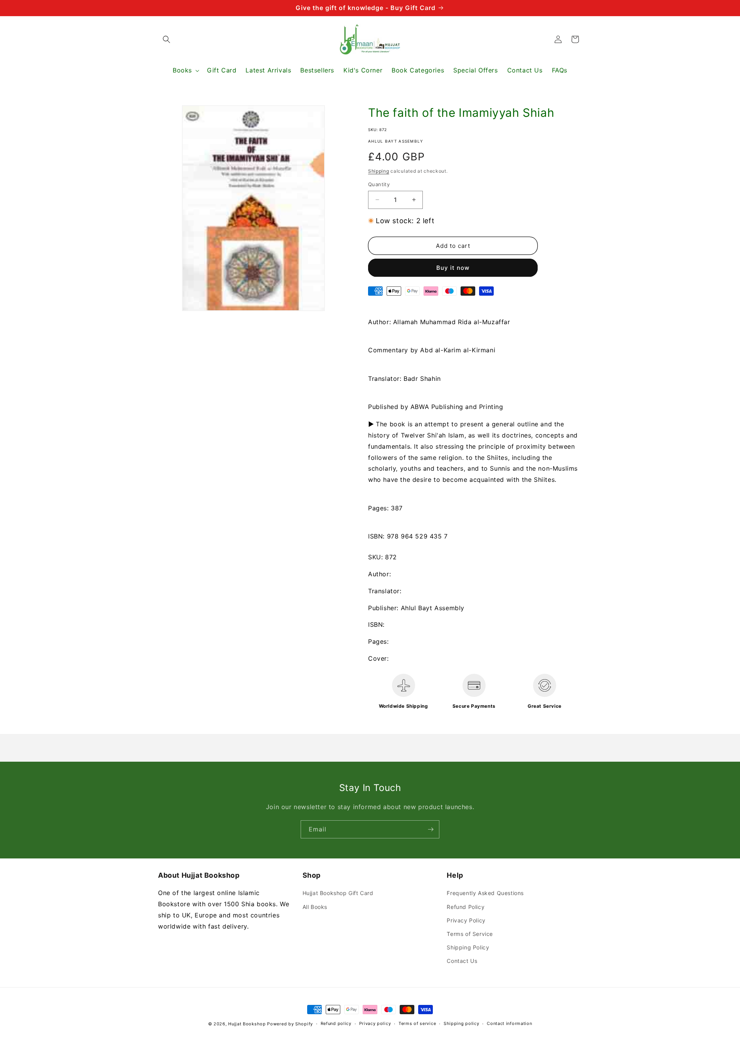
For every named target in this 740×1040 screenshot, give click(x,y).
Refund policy (336, 1023)
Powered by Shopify (290, 1024)
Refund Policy (465, 907)
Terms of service (417, 1023)
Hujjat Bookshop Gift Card (338, 893)
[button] (166, 39)
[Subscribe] (430, 829)
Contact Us (462, 961)
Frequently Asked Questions (485, 893)
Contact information (509, 1023)
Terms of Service (470, 934)
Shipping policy (461, 1023)
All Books (315, 907)
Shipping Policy (468, 947)
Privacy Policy (466, 920)
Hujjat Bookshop (247, 1024)
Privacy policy (375, 1023)
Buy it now (452, 267)
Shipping (378, 171)
